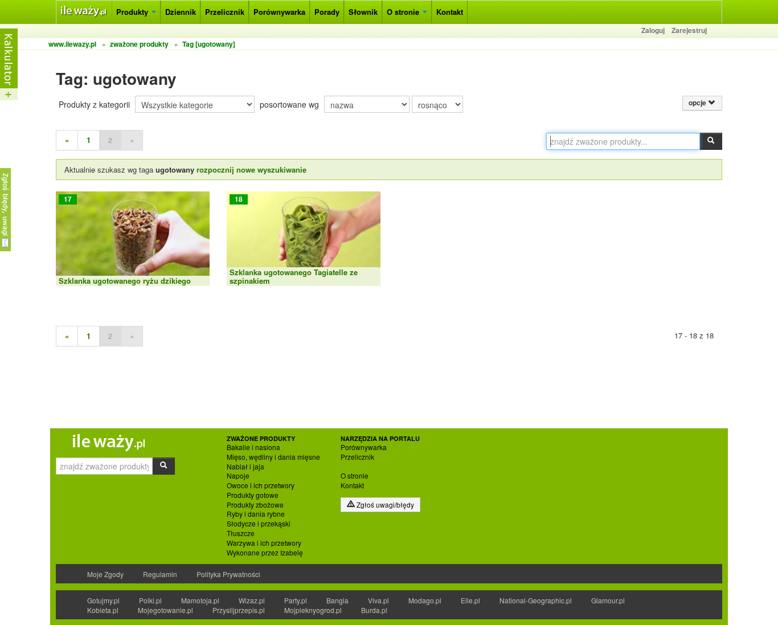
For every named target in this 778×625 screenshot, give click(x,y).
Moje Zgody (105, 574)
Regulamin (160, 574)
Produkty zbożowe (255, 504)
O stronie (404, 11)
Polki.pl (150, 600)
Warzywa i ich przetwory (264, 543)
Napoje (238, 475)
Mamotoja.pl (200, 600)
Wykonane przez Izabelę (265, 552)
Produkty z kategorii (94, 104)
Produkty (133, 11)
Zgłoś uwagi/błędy (384, 504)
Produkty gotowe (253, 495)
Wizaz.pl (252, 600)
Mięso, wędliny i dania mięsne (273, 456)
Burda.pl (374, 610)
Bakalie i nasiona (253, 447)
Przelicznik (224, 11)
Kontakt (449, 11)
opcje (698, 103)
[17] (133, 237)
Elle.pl (470, 600)
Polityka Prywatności (228, 574)
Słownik (363, 11)
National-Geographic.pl (535, 600)
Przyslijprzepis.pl (238, 610)
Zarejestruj (689, 30)
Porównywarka (279, 11)
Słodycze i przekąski (258, 523)
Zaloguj (653, 30)
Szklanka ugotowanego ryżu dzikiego (125, 280)
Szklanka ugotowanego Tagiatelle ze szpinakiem (294, 276)
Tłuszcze (241, 533)
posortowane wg (289, 104)
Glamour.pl (608, 600)
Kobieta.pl (102, 610)
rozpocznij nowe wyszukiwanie (251, 169)
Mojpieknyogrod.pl (313, 610)
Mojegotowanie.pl (165, 610)
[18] (303, 237)
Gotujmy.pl (103, 600)
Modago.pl (424, 600)
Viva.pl (378, 600)
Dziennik (180, 11)
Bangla (337, 600)
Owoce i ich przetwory (260, 485)
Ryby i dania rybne (256, 513)
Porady (326, 11)
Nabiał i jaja (245, 466)
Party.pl (295, 600)
